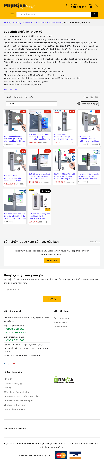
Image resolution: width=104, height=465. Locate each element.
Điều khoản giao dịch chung (17, 392)
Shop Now (52, 260)
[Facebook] (5, 364)
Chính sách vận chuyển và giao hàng (22, 396)
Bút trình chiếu (61, 318)
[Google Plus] (9, 364)
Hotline (74, 5)
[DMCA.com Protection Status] (64, 379)
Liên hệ (7, 388)
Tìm (94, 14)
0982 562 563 (15, 328)
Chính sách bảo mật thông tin (18, 400)
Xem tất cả (95, 242)
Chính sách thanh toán (15, 405)
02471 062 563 (16, 332)
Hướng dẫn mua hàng (14, 409)
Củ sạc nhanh (60, 326)
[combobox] (53, 14)
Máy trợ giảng (60, 322)
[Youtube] (14, 364)
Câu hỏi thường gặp (13, 383)
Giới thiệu (8, 379)
